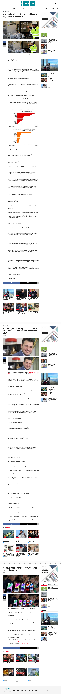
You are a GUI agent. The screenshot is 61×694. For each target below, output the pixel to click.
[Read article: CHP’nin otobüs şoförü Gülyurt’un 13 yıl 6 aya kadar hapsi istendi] (21, 548)
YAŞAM (46, 8)
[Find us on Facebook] (53, 3)
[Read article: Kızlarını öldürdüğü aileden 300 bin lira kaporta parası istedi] (33, 548)
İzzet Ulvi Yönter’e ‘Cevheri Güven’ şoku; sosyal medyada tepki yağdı (53, 45)
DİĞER (53, 8)
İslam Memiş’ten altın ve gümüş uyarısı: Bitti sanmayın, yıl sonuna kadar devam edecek (8, 677)
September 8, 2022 (26, 643)
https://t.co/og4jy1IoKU (17, 641)
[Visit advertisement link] (49, 20)
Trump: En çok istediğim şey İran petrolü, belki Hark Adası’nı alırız (33, 298)
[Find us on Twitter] (55, 3)
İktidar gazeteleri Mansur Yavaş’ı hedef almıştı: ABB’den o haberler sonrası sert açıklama (8, 554)
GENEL (8, 325)
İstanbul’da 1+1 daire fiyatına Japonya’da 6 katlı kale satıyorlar (33, 677)
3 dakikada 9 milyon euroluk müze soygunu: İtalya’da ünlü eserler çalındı (33, 312)
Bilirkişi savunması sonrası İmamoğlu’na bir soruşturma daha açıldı (52, 85)
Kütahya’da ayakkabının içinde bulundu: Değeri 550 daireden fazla (52, 40)
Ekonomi (8, 565)
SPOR (38, 8)
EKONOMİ (23, 8)
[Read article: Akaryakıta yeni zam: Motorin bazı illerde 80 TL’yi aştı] (33, 658)
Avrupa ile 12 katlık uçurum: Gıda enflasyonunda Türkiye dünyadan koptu (52, 79)
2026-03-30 (17, 317)
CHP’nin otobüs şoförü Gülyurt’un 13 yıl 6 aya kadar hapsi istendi (20, 554)
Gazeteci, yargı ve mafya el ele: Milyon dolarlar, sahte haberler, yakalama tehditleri (33, 540)
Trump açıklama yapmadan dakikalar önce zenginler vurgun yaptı (20, 663)
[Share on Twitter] (4, 44)
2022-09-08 (4, 335)
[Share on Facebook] (4, 42)
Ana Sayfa (4, 11)
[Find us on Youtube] (57, 3)
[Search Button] (57, 8)
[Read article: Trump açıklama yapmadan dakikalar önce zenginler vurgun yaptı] (21, 658)
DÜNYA (31, 8)
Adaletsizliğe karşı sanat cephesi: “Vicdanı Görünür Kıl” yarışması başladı (52, 74)
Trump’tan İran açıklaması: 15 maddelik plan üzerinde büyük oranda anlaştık (21, 298)
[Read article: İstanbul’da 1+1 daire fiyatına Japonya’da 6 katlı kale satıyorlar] (33, 672)
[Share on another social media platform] (4, 46)
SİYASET (6, 8)
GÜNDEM (14, 8)
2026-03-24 (17, 666)
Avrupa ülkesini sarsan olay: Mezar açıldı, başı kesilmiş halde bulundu (8, 298)
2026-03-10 (17, 681)
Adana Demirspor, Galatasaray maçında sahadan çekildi (53, 34)
